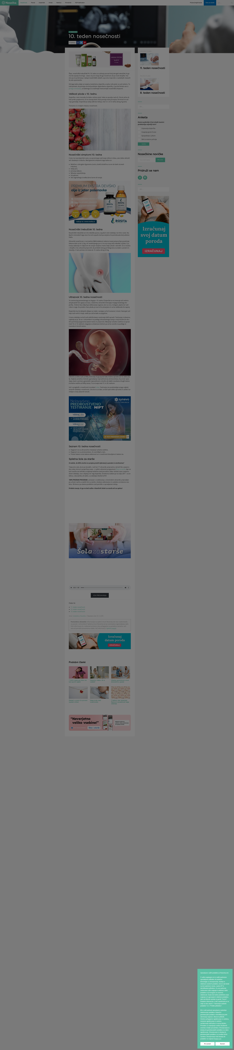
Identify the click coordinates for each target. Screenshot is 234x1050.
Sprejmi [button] (222, 1044)
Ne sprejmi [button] (207, 1044)
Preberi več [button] (217, 1039)
